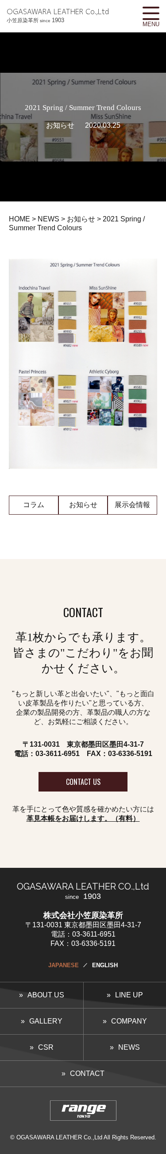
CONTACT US (83, 781)
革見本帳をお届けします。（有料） (83, 818)
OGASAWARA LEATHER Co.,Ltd (58, 15)
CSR (46, 1047)
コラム (33, 504)
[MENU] (151, 13)
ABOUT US (45, 995)
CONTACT (87, 1073)
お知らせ (83, 504)
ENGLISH (105, 965)
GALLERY (45, 1021)
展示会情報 (132, 504)
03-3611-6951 (57, 753)
